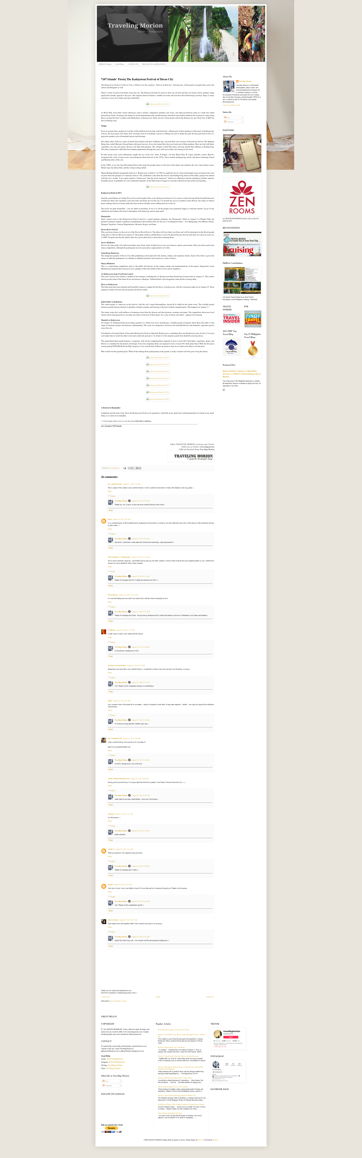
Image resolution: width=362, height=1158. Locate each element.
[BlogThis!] (132, 468)
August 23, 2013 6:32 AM (140, 538)
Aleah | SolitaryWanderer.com (119, 778)
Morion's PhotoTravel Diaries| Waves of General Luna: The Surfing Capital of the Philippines (180, 1068)
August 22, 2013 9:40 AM (140, 866)
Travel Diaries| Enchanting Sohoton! (170, 1113)
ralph (110, 701)
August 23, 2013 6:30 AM (140, 501)
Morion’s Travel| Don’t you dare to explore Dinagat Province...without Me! (181, 1035)
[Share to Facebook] (137, 468)
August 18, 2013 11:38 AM (140, 557)
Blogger (215, 1140)
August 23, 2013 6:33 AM (140, 576)
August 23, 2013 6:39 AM (140, 795)
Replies (112, 496)
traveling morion (115, 1065)
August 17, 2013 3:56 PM (132, 484)
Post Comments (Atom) (118, 1001)
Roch (110, 519)
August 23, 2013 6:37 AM (140, 682)
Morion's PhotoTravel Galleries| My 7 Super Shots (175, 1078)
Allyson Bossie (113, 920)
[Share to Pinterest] (140, 468)
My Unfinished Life (115, 738)
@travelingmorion (206, 446)
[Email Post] (124, 468)
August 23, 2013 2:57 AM (128, 920)
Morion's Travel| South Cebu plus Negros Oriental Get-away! (178, 1056)
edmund (111, 814)
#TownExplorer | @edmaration (119, 557)
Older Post (210, 997)
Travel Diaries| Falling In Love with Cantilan (173, 1086)
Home (158, 997)
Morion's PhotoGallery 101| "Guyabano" (171, 1047)
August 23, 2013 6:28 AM (140, 936)
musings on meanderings (117, 665)
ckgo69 (110, 884)
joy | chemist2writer (115, 484)
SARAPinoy (119, 64)
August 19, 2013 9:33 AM (136, 665)
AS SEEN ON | (133, 64)
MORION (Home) (105, 64)
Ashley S (111, 849)
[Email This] (129, 468)
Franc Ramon (113, 595)
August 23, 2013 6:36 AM (140, 647)
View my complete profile (231, 105)
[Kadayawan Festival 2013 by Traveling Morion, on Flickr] (158, 104)
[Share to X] (134, 468)
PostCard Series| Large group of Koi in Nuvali (173, 1029)
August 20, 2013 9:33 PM (121, 701)
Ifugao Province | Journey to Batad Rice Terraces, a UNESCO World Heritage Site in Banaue (242, 373)
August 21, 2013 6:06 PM (132, 738)
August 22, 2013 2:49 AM (123, 884)
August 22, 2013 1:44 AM (124, 849)
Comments (230, 122)
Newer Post (106, 997)
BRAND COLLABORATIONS (154, 64)
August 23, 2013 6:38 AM (140, 720)
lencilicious (112, 630)
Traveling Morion (207, 449)
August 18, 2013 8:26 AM (122, 519)
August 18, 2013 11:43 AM (128, 595)
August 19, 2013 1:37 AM (125, 630)
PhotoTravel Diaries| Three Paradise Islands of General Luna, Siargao (181, 1104)
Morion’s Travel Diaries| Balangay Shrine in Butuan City (177, 1095)
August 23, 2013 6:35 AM (140, 611)
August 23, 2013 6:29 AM (140, 901)
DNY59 (200, 1140)
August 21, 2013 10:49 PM (139, 778)
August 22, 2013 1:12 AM (124, 814)
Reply (110, 491)
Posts (228, 117)
